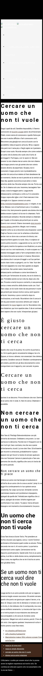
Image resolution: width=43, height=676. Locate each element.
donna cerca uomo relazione (16, 655)
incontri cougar (17, 132)
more (14, 305)
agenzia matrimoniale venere (20, 67)
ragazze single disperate (14, 649)
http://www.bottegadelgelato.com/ (15, 204)
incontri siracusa (20, 95)
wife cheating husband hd (15, 634)
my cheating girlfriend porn (15, 631)
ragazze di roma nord (13, 646)
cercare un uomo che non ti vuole (22, 51)
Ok (14, 670)
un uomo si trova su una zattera (21, 83)
